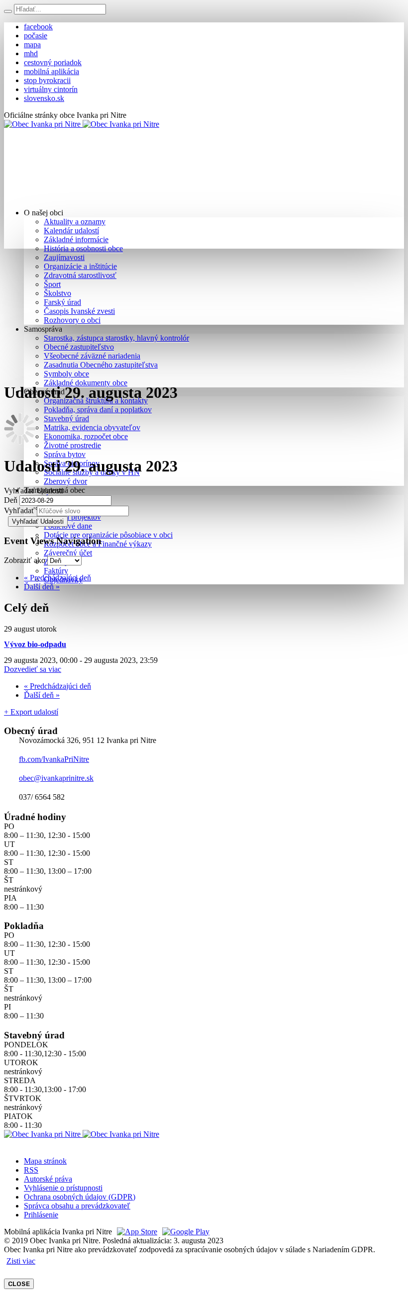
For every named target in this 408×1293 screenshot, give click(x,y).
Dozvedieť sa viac (32, 669)
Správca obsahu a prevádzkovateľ (77, 1205)
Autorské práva (48, 1179)
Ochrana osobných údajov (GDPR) (79, 1197)
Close (19, 1284)
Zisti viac (20, 1261)
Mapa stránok (45, 1161)
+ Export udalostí (31, 712)
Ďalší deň (42, 586)
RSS (31, 1170)
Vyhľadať (19, 510)
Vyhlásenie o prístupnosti (63, 1188)
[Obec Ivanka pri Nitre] (81, 124)
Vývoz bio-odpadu (35, 644)
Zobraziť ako (24, 560)
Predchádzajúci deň (57, 577)
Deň (10, 500)
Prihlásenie (41, 1214)
